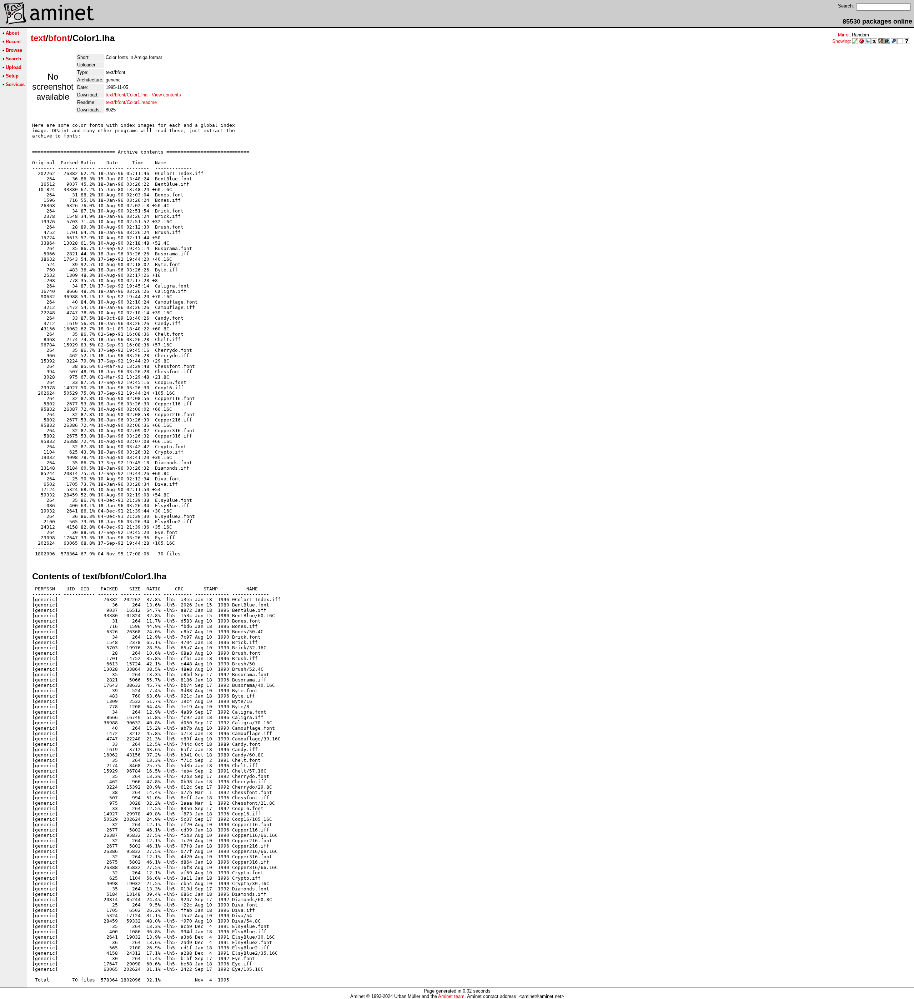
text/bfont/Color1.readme (131, 102)
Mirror (844, 35)
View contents (166, 95)
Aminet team (451, 996)
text (38, 38)
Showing (841, 41)
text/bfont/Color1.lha (126, 95)
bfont (59, 38)
